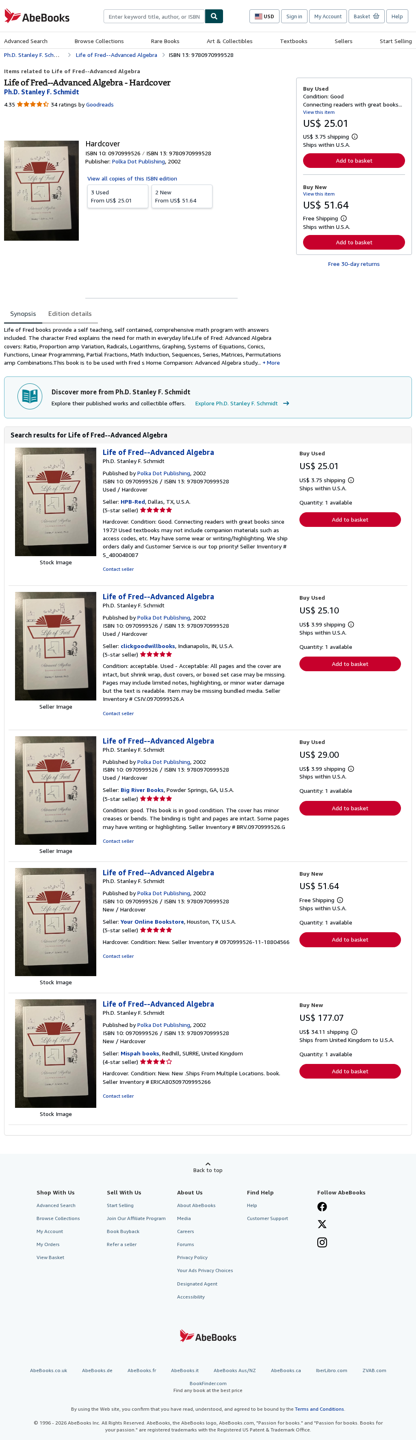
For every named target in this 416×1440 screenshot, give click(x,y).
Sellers (344, 40)
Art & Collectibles (230, 40)
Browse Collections (99, 40)
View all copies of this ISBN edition (132, 178)
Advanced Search (26, 40)
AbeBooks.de (97, 1370)
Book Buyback (123, 1231)
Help (397, 16)
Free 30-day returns (354, 263)
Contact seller (118, 569)
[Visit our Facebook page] (322, 1207)
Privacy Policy (192, 1257)
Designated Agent (197, 1284)
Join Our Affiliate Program (136, 1218)
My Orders (48, 1244)
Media (184, 1218)
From (111, 196)
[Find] (214, 16)
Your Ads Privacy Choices (205, 1270)
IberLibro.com (331, 1370)
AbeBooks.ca (286, 1370)
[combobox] (154, 16)
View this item (319, 112)
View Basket (50, 1257)
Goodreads (100, 104)
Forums (185, 1244)
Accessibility (191, 1297)
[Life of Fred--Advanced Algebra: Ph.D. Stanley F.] (55, 553)
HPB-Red (133, 501)
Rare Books (165, 40)
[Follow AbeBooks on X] (322, 1225)
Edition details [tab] (70, 313)
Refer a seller (121, 1244)
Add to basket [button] (354, 160)
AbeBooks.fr (142, 1370)
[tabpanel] (147, 346)
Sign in (294, 16)
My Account (328, 16)
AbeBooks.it (185, 1370)
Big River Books (142, 789)
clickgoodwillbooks (148, 645)
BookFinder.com (208, 1386)
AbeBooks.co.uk (48, 1370)
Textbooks (294, 40)
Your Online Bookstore (152, 921)
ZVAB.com (374, 1370)
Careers (185, 1231)
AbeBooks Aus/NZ (235, 1370)
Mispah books (140, 1053)
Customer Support (267, 1218)
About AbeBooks (196, 1205)
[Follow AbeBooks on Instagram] (322, 1243)
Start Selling (396, 40)
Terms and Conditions (319, 1409)
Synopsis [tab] (23, 313)
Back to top (208, 1169)
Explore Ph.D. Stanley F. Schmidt (236, 403)
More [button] (273, 362)
